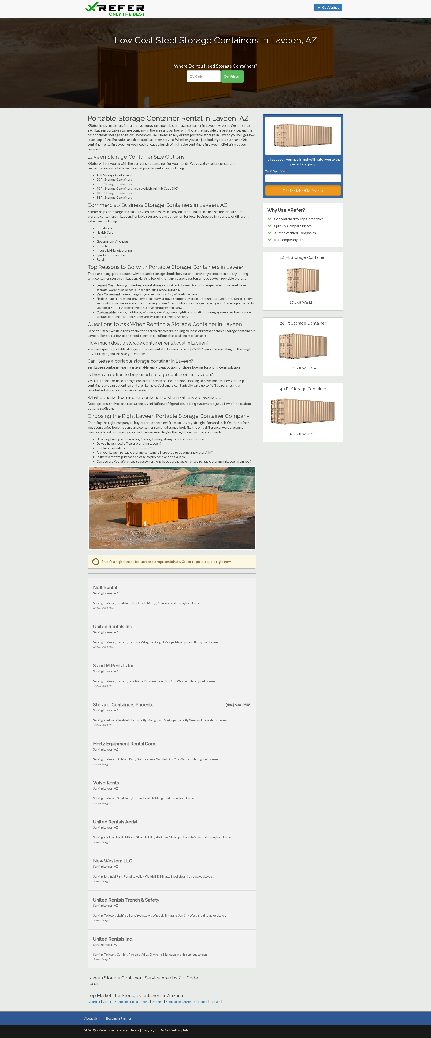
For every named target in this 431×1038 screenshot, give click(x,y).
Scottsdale (173, 1001)
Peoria (144, 1001)
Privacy (122, 1030)
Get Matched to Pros (301, 190)
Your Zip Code (276, 171)
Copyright (149, 1030)
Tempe (202, 1001)
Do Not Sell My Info (174, 1030)
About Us (91, 1018)
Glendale (121, 1001)
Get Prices (231, 76)
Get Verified (330, 7)
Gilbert (108, 1001)
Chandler (94, 1001)
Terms (134, 1030)
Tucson (215, 1001)
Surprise (189, 1001)
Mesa (134, 1001)
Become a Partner (118, 1018)
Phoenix (157, 1001)
